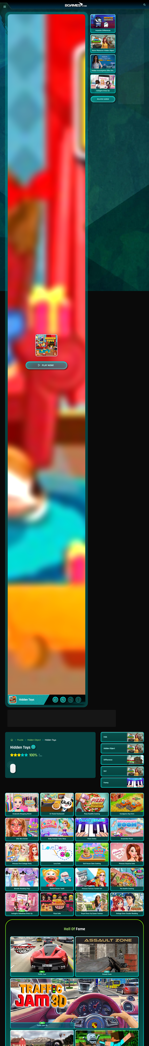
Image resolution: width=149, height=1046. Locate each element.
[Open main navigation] (4, 6)
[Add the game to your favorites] (33, 747)
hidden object (34, 740)
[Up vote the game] (55, 700)
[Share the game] (71, 700)
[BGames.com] (11, 739)
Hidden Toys (50, 740)
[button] (144, 4)
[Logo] (74, 4)
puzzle (20, 740)
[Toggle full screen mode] (78, 700)
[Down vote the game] (63, 700)
